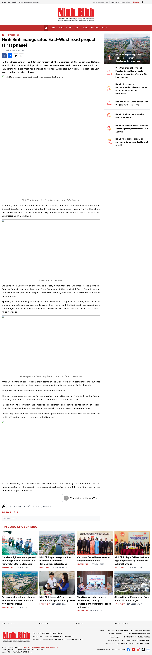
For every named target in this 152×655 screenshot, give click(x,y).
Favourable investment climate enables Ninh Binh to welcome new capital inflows (18, 600)
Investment (74, 28)
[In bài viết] (21, 55)
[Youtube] (133, 649)
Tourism (85, 28)
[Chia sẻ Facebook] (4, 55)
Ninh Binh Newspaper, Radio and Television (41, 647)
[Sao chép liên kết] (15, 55)
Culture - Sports (99, 28)
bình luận (10, 512)
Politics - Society (58, 28)
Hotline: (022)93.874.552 (100, 2)
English (14, 2)
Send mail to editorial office (120, 2)
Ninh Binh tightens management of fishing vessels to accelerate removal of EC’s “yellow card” (19, 560)
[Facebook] (128, 649)
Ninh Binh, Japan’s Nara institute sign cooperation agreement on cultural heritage (131, 560)
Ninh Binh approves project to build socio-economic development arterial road (55, 560)
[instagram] (138, 649)
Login (136, 2)
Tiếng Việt (6, 2)
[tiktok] (143, 649)
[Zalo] (148, 649)
